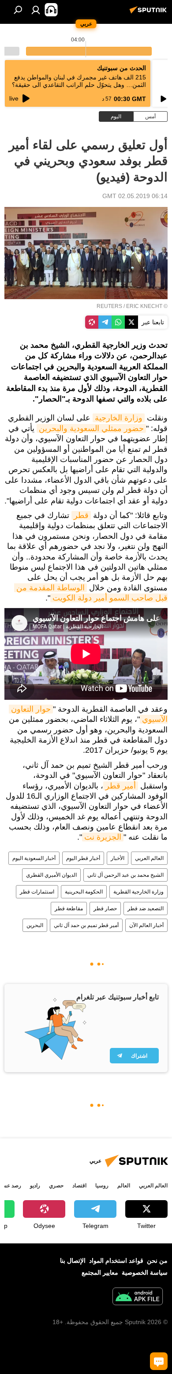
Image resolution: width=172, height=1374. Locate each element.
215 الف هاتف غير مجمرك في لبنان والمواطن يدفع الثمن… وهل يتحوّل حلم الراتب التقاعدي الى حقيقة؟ (79, 81)
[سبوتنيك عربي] (149, 13)
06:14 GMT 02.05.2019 (135, 195)
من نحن (157, 1260)
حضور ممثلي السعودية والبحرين (91, 428)
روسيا (101, 1186)
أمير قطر (120, 785)
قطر (81, 515)
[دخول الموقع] (36, 10)
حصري (56, 1186)
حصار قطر (105, 908)
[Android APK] (138, 1297)
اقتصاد (79, 1186)
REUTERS (109, 306)
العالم (123, 1186)
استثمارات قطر (37, 892)
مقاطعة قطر (69, 908)
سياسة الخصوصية (145, 1272)
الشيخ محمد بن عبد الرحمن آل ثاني (125, 875)
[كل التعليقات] (159, 1361)
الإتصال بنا (73, 1260)
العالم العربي (149, 858)
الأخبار (117, 858)
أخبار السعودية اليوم (34, 858)
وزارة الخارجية (118, 417)
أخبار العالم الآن (146, 925)
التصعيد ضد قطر (145, 908)
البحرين (34, 925)
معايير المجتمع (100, 1272)
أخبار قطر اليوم (83, 858)
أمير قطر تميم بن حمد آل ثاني (86, 925)
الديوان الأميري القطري (51, 875)
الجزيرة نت (102, 837)
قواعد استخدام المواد (116, 1260)
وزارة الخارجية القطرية (138, 892)
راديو (35, 1186)
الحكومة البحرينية (84, 892)
